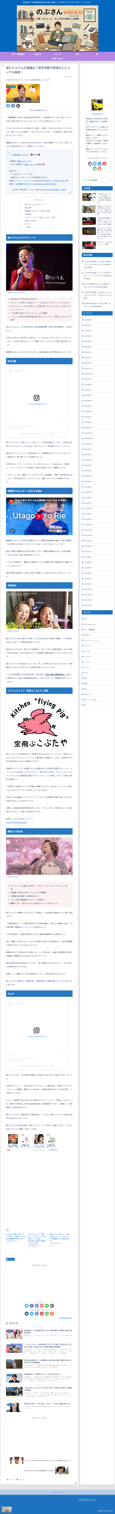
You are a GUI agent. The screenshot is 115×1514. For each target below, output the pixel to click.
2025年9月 (88, 379)
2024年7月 (88, 454)
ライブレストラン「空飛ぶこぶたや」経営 (40, 217)
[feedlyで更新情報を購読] (47, 1314)
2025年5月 (88, 400)
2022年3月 (88, 573)
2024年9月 (88, 444)
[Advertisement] (39, 1282)
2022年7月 (88, 551)
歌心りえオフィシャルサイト (18, 292)
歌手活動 (28, 207)
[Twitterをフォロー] (32, 1314)
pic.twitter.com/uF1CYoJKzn (45, 183)
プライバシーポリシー (87, 1499)
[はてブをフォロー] (37, 1314)
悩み (85, 689)
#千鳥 (41, 180)
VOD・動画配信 (89, 629)
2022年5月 (88, 562)
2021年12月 (88, 589)
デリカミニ (88, 656)
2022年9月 (88, 540)
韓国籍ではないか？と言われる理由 (37, 211)
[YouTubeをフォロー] (42, 1314)
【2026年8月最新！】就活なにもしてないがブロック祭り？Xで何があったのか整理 (98, 295)
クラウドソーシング (91, 640)
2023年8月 (88, 487)
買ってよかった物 (90, 699)
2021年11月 (88, 594)
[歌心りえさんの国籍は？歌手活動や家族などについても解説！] (13, 106)
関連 (28, 227)
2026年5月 (88, 336)
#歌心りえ (21, 161)
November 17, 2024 (57, 189)
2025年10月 (88, 374)
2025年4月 (88, 406)
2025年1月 (88, 422)
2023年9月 (88, 481)
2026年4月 (88, 341)
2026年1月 (88, 357)
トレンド (11, 1259)
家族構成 (28, 214)
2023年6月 (88, 497)
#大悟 (46, 180)
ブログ (86, 673)
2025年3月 (88, 411)
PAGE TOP (58, 1492)
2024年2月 (88, 470)
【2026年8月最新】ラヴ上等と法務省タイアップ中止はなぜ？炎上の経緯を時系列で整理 (98, 264)
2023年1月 (88, 519)
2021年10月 (88, 600)
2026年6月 (88, 330)
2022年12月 (88, 524)
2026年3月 (88, 347)
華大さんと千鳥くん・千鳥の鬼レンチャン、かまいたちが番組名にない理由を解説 (59, 1237)
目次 (36, 200)
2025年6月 (88, 395)
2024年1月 (88, 476)
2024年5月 (88, 460)
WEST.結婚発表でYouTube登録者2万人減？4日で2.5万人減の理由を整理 (98, 285)
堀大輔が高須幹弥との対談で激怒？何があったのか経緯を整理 (97, 304)
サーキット (88, 646)
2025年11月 (88, 368)
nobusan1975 (97, 113)
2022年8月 (88, 546)
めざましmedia (14, 631)
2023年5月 (88, 503)
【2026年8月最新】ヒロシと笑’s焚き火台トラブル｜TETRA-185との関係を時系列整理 (98, 275)
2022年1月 (88, 584)
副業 (85, 683)
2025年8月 (88, 384)
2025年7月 (88, 390)
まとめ (27, 224)
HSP (85, 619)
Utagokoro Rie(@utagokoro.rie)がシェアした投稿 (36, 433)
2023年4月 (88, 508)
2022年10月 (88, 535)
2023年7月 (88, 492)
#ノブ (51, 180)
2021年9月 (88, 605)
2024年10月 (88, 438)
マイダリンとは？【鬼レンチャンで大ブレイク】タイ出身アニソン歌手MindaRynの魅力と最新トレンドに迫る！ (37, 1238)
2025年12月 (88, 363)
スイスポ (87, 651)
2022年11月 (88, 530)
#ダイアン (28, 183)
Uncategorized (89, 624)
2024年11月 (88, 433)
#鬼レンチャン (30, 164)
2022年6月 (88, 557)
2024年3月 (88, 465)
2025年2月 (88, 417)
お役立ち (87, 635)
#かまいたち (60, 180)
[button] (110, 180)
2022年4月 (88, 567)
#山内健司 (19, 183)
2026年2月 (88, 352)
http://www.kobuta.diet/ (16, 822)
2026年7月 (88, 325)
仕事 (85, 678)
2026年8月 (88, 320)
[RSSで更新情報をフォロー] (52, 1314)
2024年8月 (88, 449)
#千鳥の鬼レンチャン (20, 154)
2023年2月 (88, 514)
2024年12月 (88, 427)
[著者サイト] (27, 1314)
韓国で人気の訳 (30, 220)
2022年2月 (88, 578)
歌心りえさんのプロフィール (35, 204)
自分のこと (88, 694)
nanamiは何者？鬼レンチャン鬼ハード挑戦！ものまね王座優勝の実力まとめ (15, 1236)
